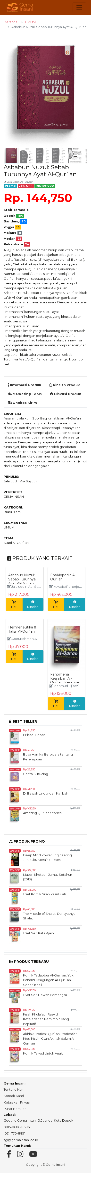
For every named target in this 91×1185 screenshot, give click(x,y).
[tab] (24, 385)
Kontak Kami (14, 1096)
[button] (83, 37)
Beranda (10, 22)
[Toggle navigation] (79, 7)
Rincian (33, 607)
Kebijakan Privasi (17, 1102)
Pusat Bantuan (15, 1109)
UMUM (30, 22)
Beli (14, 607)
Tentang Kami (14, 1089)
